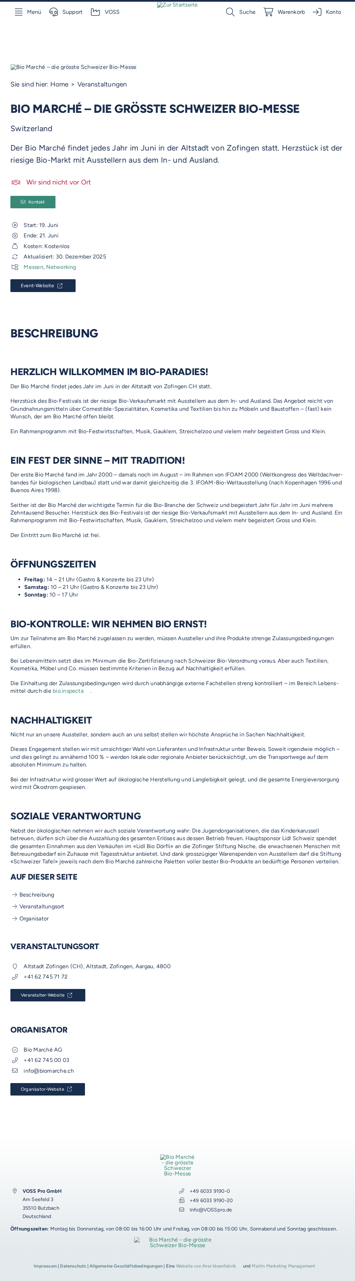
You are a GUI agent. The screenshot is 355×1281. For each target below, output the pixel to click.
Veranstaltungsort (41, 906)
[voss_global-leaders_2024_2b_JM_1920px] (177, 1239)
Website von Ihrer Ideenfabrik (206, 1266)
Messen (33, 267)
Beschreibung (36, 894)
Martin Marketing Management (283, 1266)
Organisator (34, 918)
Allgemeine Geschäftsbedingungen (126, 1266)
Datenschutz (73, 1266)
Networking (61, 267)
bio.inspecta (68, 691)
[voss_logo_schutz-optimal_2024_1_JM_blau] (177, 4)
